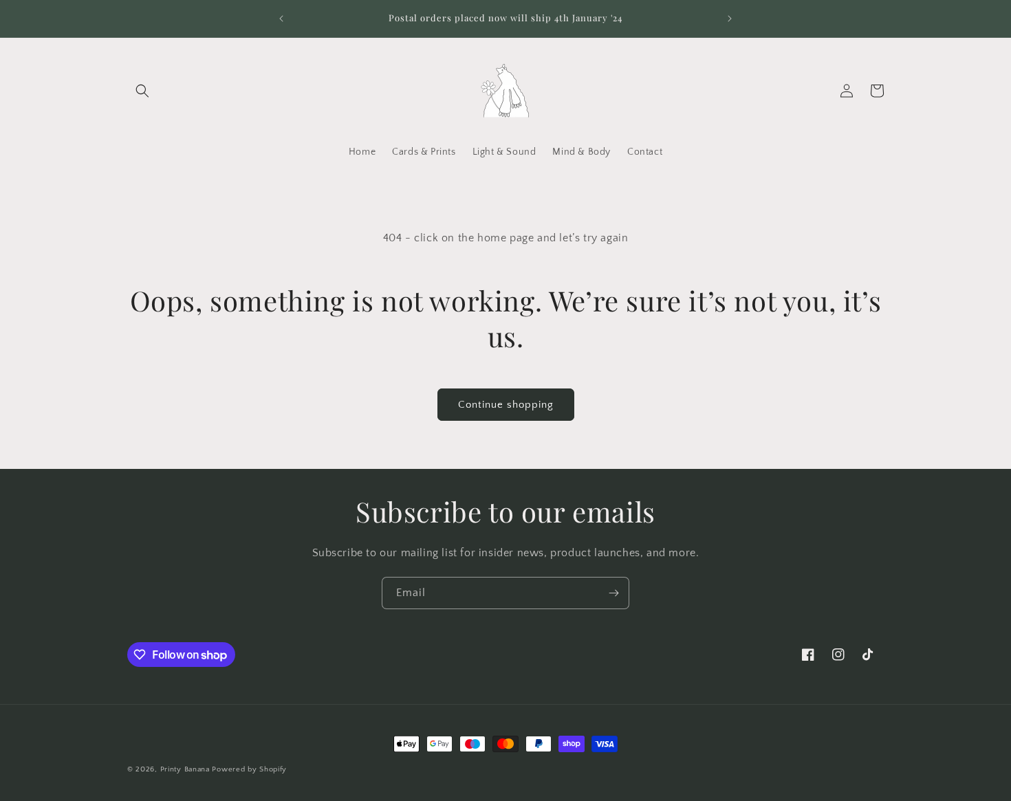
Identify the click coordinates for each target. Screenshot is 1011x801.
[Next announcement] (730, 18)
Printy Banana (185, 769)
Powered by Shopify (249, 769)
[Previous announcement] (281, 18)
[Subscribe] (613, 593)
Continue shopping (506, 404)
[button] (142, 91)
